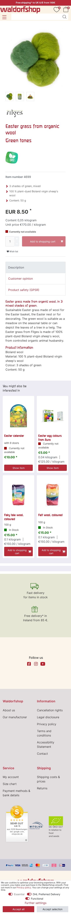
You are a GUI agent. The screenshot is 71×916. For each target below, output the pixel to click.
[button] (4, 17)
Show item (19, 467)
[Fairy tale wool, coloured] (18, 495)
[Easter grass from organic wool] (9, 97)
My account (11, 777)
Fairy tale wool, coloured (13, 517)
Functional (37, 898)
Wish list (13, 251)
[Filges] (14, 112)
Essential (19, 894)
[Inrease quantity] (16, 238)
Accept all (18, 909)
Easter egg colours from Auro (50, 437)
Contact (42, 753)
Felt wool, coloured (50, 515)
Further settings (35, 903)
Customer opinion (20, 278)
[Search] (64, 16)
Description (16, 267)
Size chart (10, 784)
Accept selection (52, 909)
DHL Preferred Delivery (46, 894)
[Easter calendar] (18, 415)
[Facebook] (29, 664)
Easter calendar (14, 435)
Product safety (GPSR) (23, 290)
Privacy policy (46, 724)
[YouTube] (43, 664)
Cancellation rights (50, 710)
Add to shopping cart (42, 241)
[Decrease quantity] (16, 243)
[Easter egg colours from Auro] (52, 415)
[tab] (35, 267)
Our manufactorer (15, 717)
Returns (42, 788)
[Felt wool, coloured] (52, 495)
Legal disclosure (48, 717)
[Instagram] (36, 664)
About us (9, 710)
